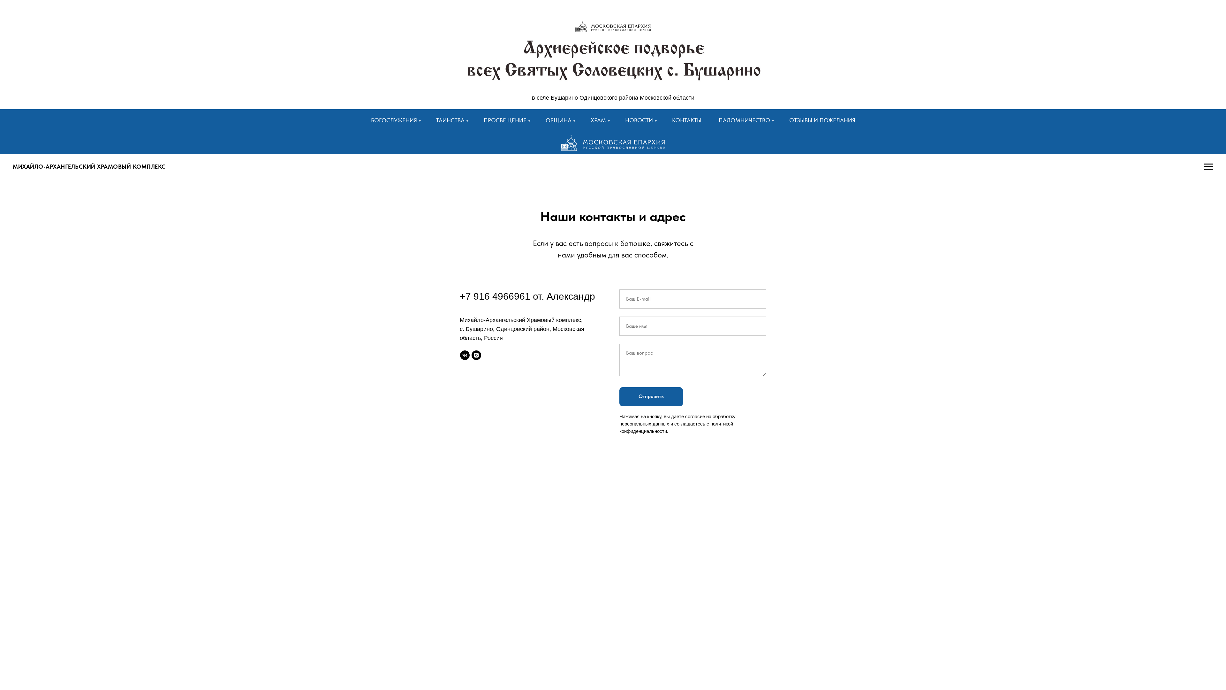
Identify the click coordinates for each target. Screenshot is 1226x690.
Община (558, 120)
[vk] (465, 355)
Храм (598, 120)
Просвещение (505, 120)
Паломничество (744, 120)
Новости (639, 120)
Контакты (686, 120)
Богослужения (394, 120)
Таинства (450, 120)
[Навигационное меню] (1208, 167)
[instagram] (476, 355)
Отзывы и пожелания (822, 120)
